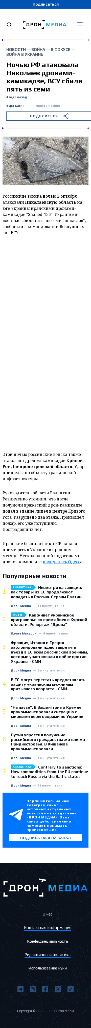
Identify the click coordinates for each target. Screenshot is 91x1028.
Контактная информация (47, 927)
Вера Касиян (16, 105)
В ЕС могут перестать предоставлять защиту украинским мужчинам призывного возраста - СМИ (48, 684)
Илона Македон (24, 633)
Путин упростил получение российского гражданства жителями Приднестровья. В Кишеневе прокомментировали (48, 742)
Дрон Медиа (21, 606)
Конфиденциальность (47, 941)
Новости (16, 49)
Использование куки (47, 968)
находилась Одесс (61, 562)
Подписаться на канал (45, 838)
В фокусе (61, 49)
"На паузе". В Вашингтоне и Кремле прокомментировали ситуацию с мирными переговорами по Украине (47, 712)
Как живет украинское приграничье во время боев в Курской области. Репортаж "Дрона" (49, 620)
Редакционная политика (48, 954)
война (38, 49)
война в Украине (24, 54)
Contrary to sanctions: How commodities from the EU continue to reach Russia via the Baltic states (49, 772)
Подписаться (46, 4)
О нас (47, 914)
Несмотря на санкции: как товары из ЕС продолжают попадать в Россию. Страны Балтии (46, 592)
